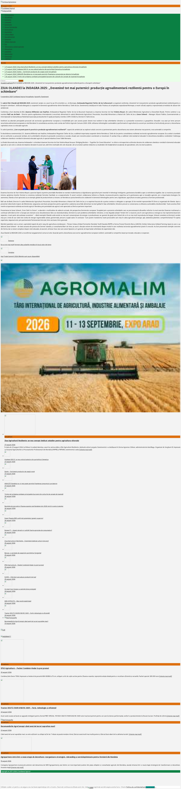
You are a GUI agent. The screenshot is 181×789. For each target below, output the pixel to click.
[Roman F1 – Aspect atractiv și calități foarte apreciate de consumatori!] (7, 527)
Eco (6, 44)
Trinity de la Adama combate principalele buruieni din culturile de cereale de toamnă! (34, 494)
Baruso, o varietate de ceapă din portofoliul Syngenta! (23, 553)
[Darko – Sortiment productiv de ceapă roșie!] (7, 468)
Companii (8, 22)
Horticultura (9, 29)
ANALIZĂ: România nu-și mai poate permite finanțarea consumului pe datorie (31, 484)
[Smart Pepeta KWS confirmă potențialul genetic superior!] (7, 514)
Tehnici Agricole (10, 42)
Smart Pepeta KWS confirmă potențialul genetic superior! (24, 518)
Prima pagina (9, 15)
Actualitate (8, 17)
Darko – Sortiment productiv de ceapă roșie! (20, 471)
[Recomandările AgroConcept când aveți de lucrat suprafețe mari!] (11, 618)
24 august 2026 (10, 591)
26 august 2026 (10, 496)
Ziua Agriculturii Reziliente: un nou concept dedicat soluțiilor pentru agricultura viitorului (42, 441)
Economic (8, 20)
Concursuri (8, 56)
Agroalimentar (10, 37)
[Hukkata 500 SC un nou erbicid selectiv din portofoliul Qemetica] (7, 456)
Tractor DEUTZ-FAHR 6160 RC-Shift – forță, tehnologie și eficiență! (27, 613)
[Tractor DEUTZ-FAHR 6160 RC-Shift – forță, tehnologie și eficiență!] (7, 609)
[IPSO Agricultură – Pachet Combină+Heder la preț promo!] (7, 561)
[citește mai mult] (85, 449)
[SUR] (3, 630)
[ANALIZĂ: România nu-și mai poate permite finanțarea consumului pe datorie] (8, 480)
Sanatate (8, 39)
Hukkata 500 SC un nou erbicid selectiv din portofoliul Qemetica (26, 459)
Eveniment (8, 25)
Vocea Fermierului (11, 27)
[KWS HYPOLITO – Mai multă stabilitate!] (8, 597)
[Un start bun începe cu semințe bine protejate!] (8, 585)
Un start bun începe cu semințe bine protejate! (20, 589)
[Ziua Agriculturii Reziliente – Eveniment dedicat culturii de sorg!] (8, 537)
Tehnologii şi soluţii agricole (14, 47)
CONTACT (8, 59)
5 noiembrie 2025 (7, 96)
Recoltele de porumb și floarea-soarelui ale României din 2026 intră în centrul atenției (34, 506)
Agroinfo (37, 96)
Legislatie (8, 51)
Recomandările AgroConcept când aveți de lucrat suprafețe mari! (26, 621)
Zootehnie (8, 32)
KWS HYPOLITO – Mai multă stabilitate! (18, 601)
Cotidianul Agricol (19, 96)
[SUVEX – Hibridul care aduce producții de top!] (7, 573)
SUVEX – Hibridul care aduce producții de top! (20, 577)
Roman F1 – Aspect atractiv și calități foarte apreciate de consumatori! (28, 530)
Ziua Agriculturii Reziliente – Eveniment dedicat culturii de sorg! (27, 541)
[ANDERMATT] (6, 636)
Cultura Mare (9, 34)
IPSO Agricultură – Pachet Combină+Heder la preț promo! (24, 565)
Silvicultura (8, 49)
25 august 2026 (10, 543)
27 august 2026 (10, 445)
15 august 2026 (6, 761)
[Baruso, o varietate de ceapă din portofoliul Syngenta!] (8, 549)
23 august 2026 (10, 623)
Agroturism (8, 54)
